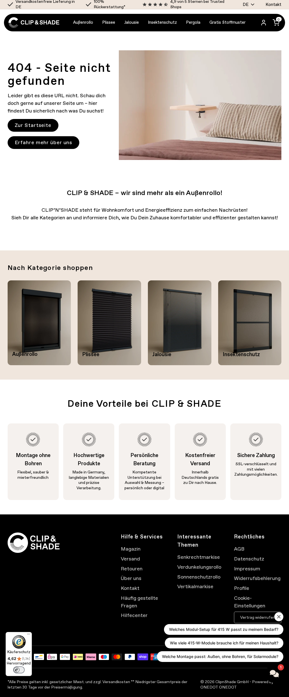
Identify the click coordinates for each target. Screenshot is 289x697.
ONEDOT (228, 687)
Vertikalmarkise (195, 586)
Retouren (132, 569)
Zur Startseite (33, 125)
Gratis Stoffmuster (227, 22)
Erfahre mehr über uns (44, 142)
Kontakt (273, 4)
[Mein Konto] (263, 22)
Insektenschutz (162, 22)
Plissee (108, 22)
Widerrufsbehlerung (257, 578)
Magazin (131, 549)
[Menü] (28, 635)
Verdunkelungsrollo (199, 567)
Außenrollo (83, 22)
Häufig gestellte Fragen (139, 602)
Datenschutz (249, 559)
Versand (130, 559)
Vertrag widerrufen (257, 617)
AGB (239, 549)
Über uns (131, 578)
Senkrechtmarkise (198, 557)
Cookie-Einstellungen (249, 602)
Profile (241, 588)
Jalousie (131, 22)
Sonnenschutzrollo (198, 577)
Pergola (193, 22)
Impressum (247, 569)
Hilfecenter (134, 615)
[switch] (19, 669)
